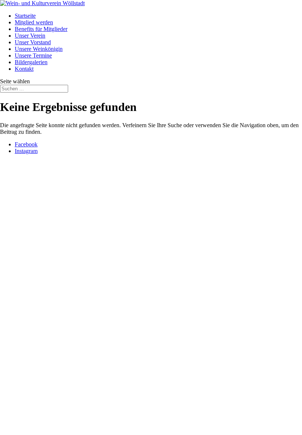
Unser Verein (30, 35)
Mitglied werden (34, 22)
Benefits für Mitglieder (41, 29)
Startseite (25, 16)
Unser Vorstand (33, 42)
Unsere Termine (33, 55)
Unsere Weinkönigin (39, 49)
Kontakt (24, 69)
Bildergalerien (31, 62)
